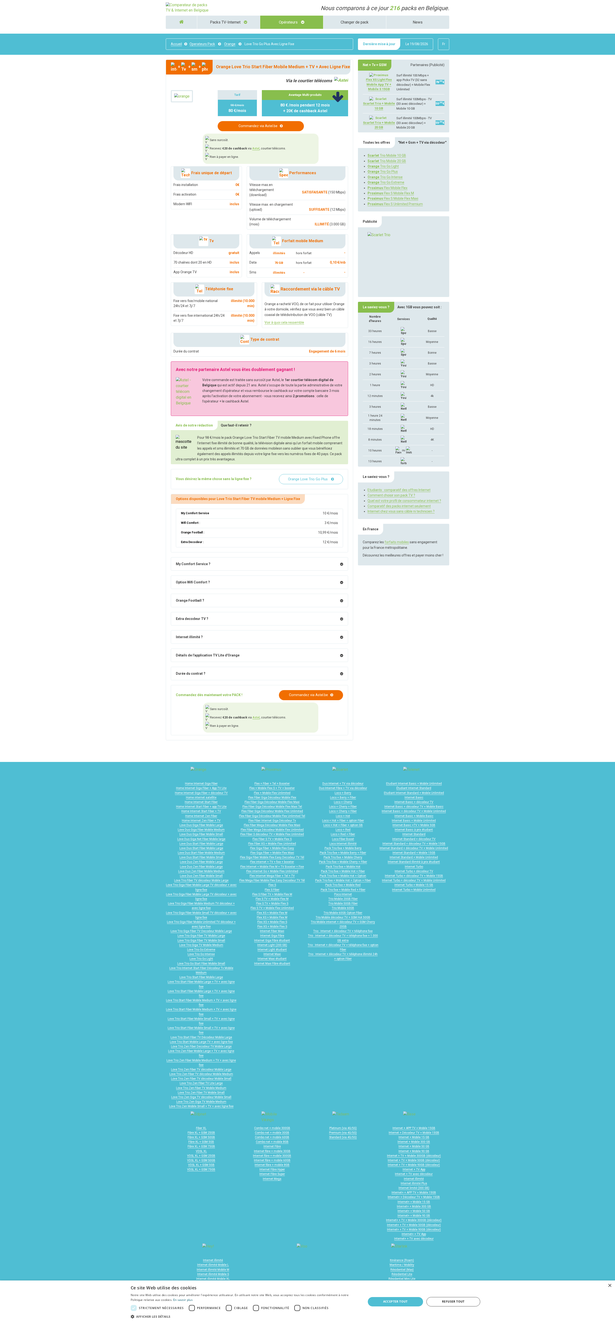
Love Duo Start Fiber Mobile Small (201, 857)
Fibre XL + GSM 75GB (201, 1146)
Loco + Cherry (343, 802)
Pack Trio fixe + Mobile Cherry (343, 857)
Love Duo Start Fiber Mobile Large (201, 843)
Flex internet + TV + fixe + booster (272, 862)
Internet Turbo (414, 866)
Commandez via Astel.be (258, 126)
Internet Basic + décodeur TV (413, 802)
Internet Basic (414, 797)
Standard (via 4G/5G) (343, 1137)
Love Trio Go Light (201, 958)
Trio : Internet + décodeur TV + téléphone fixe (343, 931)
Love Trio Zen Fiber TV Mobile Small (201, 1092)
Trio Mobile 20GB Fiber (343, 899)
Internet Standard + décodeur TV (414, 839)
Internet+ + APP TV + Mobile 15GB (414, 1192)
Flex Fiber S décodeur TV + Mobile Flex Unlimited (272, 834)
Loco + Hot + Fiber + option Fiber (343, 820)
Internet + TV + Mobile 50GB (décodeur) (414, 1160)
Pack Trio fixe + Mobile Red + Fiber (343, 889)
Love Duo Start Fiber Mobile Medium (201, 852)
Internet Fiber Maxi (272, 931)
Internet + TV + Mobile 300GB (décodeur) (414, 1155)
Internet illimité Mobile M (213, 1269)
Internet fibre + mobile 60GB (272, 1160)
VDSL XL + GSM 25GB (201, 1155)
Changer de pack (355, 22)
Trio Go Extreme (386, 182)
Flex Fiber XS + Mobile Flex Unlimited (272, 843)
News (418, 22)
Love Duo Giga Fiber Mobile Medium (201, 829)
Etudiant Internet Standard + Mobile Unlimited (414, 793)
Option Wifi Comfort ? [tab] (193, 582)
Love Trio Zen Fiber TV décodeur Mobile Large (201, 1069)
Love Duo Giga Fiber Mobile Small (201, 834)
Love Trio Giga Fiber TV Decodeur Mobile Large (201, 931)
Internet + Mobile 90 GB (414, 1151)
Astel (255, 148)
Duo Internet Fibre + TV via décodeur (343, 788)
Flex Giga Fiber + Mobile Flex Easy (272, 848)
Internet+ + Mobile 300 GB (414, 1206)
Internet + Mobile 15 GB (414, 1137)
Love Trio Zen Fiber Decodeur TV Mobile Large (201, 1046)
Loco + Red (343, 829)
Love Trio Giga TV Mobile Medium (201, 945)
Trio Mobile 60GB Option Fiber (343, 913)
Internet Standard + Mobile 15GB (414, 852)
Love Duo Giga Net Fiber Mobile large (201, 839)
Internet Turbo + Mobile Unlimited (414, 889)
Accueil (176, 44)
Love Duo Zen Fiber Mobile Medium (201, 871)
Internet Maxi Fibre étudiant (272, 963)
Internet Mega (272, 1179)
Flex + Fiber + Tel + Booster (272, 783)
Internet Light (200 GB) (272, 945)
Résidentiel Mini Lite (401, 1278)
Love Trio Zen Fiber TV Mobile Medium (201, 1088)
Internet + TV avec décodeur (414, 1174)
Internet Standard (413, 834)
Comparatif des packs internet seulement (399, 506)
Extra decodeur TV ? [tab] (192, 619)
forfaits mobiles (397, 542)
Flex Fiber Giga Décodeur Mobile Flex (272, 797)
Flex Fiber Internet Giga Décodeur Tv (272, 820)
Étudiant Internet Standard (413, 788)
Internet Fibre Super (272, 1174)
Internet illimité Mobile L (213, 1265)
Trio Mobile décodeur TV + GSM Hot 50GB (343, 917)
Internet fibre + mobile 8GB (272, 1165)
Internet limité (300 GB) (414, 1188)
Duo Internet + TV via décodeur (342, 783)
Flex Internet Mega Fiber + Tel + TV (272, 876)
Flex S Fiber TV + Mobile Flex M (272, 894)
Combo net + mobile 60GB (272, 1137)
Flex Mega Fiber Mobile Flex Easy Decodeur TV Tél (272, 880)
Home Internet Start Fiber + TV (201, 811)
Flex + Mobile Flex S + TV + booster (272, 788)
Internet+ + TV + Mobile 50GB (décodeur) (414, 1225)
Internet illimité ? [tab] (189, 637)
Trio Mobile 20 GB (387, 161)
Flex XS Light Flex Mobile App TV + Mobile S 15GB (379, 84)
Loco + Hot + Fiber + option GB (343, 825)
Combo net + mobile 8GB (272, 1142)
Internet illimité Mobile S (213, 1274)
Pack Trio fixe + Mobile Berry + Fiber (343, 852)
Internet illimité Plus (414, 1183)
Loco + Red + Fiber (343, 834)
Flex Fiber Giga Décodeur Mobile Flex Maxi (272, 802)
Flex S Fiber (272, 889)
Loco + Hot (343, 816)
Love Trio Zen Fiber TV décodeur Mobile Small (201, 1078)
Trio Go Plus (383, 171)
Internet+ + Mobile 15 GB (414, 1202)
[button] (245, 1316)
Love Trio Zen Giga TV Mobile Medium (201, 1101)
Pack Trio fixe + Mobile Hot (343, 866)
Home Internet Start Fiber (201, 802)
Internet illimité (414, 1179)
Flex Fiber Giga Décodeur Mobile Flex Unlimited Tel (272, 816)
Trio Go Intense (385, 177)
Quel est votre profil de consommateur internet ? (404, 501)
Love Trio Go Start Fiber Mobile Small (201, 963)
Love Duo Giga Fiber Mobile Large (201, 825)
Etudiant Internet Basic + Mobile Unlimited (414, 783)
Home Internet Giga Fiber (201, 783)
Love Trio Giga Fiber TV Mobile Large (201, 935)
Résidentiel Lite (402, 1274)
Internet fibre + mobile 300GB (272, 1155)
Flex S (272, 885)
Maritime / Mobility (402, 1265)
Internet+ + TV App (414, 1234)
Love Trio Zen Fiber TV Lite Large (201, 1083)
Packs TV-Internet (225, 22)
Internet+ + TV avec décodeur (414, 1238)
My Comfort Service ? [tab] (193, 564)
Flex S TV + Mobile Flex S (272, 903)
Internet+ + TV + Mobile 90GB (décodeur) (414, 1229)
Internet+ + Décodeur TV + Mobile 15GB (414, 1197)
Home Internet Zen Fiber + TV (201, 820)
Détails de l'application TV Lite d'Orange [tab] (208, 655)
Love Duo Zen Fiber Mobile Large (201, 862)
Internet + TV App (414, 1169)
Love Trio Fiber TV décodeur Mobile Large (201, 880)
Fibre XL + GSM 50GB (201, 1137)
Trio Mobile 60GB (343, 908)
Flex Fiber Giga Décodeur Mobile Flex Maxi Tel (272, 806)
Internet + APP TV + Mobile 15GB (414, 1128)
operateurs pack (202, 44)
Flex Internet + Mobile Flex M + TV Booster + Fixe (272, 866)
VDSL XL (201, 1151)
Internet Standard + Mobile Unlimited (414, 857)
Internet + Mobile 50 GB (414, 1146)
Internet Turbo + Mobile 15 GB (413, 885)
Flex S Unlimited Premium (395, 204)
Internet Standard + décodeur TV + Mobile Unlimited (414, 848)
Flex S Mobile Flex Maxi (393, 198)
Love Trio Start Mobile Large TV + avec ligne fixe (201, 1042)
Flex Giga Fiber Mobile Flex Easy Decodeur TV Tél (272, 857)
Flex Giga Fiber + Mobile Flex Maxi (272, 852)
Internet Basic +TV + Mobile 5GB (414, 825)
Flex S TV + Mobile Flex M (272, 899)
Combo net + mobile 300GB (272, 1128)
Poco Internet (343, 894)
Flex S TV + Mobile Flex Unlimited (272, 908)
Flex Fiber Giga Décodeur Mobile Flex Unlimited (272, 811)
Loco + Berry (343, 793)
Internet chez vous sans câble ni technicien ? (401, 511)
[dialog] (307, 1301)
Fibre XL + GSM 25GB (201, 1132)
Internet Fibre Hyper (272, 1169)
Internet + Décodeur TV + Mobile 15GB (414, 1132)
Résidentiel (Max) (402, 1269)
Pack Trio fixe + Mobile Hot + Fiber (343, 871)
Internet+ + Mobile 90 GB (414, 1215)
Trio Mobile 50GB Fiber (343, 903)
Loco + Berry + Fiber (343, 797)
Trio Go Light (383, 166)
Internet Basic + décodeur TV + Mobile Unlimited (414, 811)
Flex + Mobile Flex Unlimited (272, 793)
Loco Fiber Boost (343, 839)
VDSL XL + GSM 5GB (201, 1165)
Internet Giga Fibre (272, 935)
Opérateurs (289, 22)
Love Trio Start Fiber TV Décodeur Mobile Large (201, 1037)
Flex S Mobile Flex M (391, 193)
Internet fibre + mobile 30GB (272, 1151)
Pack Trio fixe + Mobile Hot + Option (343, 876)
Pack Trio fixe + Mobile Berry (343, 848)
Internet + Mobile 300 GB (414, 1142)
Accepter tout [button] (395, 1301)
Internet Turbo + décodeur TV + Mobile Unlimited (414, 880)
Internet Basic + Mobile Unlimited (414, 820)
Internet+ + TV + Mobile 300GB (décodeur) (414, 1220)
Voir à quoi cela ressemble (284, 322)
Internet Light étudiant (272, 949)
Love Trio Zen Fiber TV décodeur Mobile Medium (201, 1074)
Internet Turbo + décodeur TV (414, 871)
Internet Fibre (272, 1146)
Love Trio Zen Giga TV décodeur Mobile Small (201, 1097)
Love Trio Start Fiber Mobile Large (201, 977)
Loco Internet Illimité (343, 843)
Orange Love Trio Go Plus (308, 479)
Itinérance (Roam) (402, 1260)
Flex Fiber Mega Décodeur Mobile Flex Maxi (272, 825)
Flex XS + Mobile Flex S (272, 922)
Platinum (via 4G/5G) (343, 1128)
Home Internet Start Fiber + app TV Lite (201, 806)
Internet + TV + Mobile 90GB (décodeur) (414, 1165)
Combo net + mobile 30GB (272, 1132)
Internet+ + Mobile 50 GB (414, 1211)
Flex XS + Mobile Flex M (272, 913)
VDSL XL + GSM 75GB (201, 1169)
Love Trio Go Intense (201, 954)
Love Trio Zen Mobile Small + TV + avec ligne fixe (201, 1106)
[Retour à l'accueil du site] (187, 7)
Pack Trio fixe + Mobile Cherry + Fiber (343, 862)
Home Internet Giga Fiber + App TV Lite (201, 788)
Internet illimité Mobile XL (213, 1278)
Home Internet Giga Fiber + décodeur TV (201, 793)
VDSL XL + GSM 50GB (201, 1160)
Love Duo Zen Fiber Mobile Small (201, 876)
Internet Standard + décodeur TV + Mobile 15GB (413, 843)
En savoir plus (183, 1300)
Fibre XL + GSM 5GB (201, 1142)
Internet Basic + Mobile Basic (413, 816)
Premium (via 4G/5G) (343, 1132)
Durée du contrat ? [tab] (190, 673)
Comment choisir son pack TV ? (391, 495)
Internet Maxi (272, 954)
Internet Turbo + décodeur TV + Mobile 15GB (414, 876)
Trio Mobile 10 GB (387, 155)
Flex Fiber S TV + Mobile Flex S (272, 839)
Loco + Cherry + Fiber (343, 806)
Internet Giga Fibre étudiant (272, 940)
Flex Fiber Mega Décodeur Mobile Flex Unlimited (272, 829)
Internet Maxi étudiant (272, 958)
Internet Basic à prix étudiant (414, 829)
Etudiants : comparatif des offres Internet (399, 490)
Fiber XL (201, 1128)
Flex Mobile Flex (387, 188)
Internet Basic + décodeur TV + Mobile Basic (413, 806)
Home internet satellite (201, 797)
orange (229, 44)
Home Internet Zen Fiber (201, 816)
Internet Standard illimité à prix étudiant (414, 862)
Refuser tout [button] (453, 1301)
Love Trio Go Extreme (201, 949)
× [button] (609, 1285)
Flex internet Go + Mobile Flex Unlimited (272, 871)
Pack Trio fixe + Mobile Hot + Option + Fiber (343, 880)
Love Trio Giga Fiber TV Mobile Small (201, 940)
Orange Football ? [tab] (190, 600)
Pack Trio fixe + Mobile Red (343, 885)
